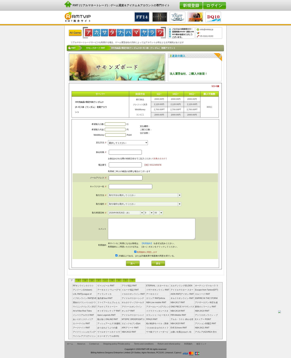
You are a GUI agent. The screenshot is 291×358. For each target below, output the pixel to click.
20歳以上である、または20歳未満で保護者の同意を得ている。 (147, 256)
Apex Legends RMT (106, 315)
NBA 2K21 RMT (202, 328)
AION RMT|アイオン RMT (182, 294)
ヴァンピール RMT (105, 285)
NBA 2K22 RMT (129, 332)
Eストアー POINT (203, 319)
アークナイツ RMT (81, 328)
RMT (73, 48)
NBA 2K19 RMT (202, 311)
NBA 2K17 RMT (178, 302)
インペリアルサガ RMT (83, 315)
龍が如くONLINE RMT (107, 319)
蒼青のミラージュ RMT (205, 306)
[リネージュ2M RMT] (160, 17)
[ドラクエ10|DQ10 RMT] (213, 17)
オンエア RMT (128, 311)
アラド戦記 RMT (129, 285)
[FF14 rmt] (142, 17)
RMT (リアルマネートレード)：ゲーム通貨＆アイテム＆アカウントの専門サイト (121, 5)
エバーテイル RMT (81, 323)
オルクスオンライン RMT (182, 298)
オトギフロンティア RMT (108, 311)
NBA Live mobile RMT (156, 302)
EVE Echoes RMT (179, 328)
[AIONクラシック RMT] (177, 17)
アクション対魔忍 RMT (205, 323)
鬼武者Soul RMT (104, 298)
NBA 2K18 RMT (178, 311)
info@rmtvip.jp (206, 29)
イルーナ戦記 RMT (130, 290)
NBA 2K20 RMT (178, 323)
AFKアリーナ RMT (130, 328)
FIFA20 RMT (151, 319)
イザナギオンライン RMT (157, 290)
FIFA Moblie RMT (178, 315)
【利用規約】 (147, 243)
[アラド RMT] (195, 17)
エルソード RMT (202, 294)
